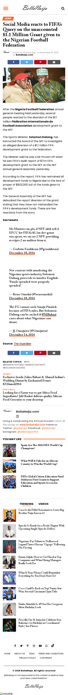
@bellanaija (20, 428)
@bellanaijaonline (27, 431)
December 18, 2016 (22, 253)
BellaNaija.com (24, 54)
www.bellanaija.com (32, 424)
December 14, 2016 (22, 334)
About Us (19, 653)
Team (31, 653)
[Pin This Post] (40, 62)
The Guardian (22, 344)
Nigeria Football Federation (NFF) (24, 365)
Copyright (46, 657)
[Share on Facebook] (13, 62)
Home (7, 653)
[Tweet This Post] (26, 62)
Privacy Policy (27, 657)
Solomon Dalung (14, 368)
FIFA (27, 362)
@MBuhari (49, 314)
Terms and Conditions (51, 653)
